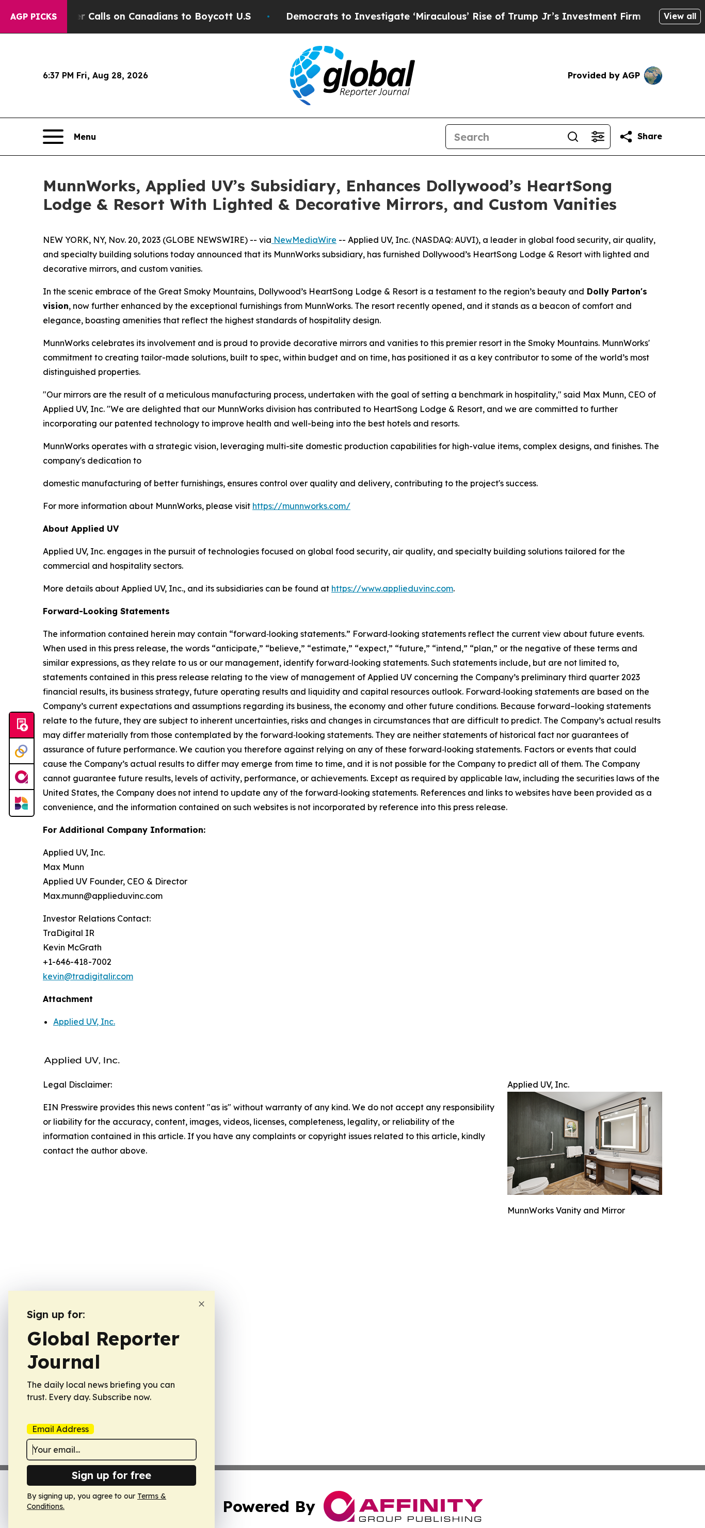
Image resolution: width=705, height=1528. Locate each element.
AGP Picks (33, 16)
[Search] (572, 137)
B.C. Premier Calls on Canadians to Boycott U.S (139, 16)
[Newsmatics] (22, 803)
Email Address (60, 1429)
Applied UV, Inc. (84, 1021)
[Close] (201, 1304)
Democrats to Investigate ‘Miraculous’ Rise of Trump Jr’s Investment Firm (463, 16)
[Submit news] (22, 725)
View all (680, 16)
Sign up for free (111, 1475)
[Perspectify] (22, 751)
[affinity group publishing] (22, 777)
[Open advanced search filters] (597, 137)
